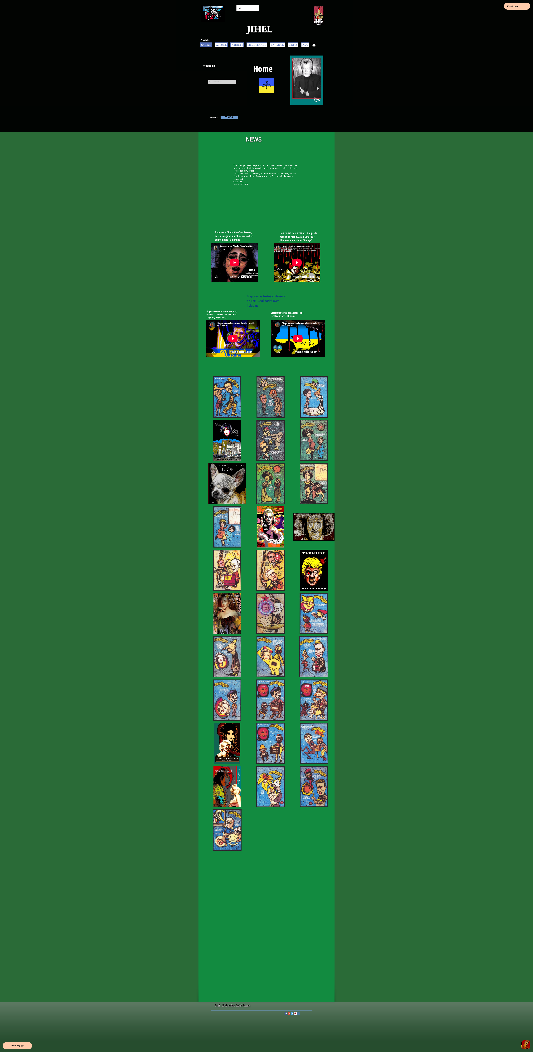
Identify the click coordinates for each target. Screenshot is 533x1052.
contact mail (210, 65)
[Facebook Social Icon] (286, 1013)
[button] (314, 44)
